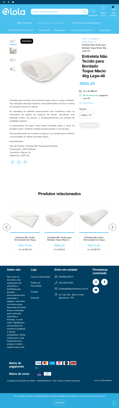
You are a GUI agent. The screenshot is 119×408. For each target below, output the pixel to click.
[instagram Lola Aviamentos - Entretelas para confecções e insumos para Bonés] (4, 2)
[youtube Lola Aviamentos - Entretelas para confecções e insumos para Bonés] (13, 2)
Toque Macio (88, 42)
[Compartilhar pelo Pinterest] (25, 163)
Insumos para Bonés (81, 30)
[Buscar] (84, 11)
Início (84, 39)
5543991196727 (66, 277)
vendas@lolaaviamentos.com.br (73, 289)
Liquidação (105, 30)
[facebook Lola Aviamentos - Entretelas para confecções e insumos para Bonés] (9, 2)
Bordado (94, 39)
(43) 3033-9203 (66, 283)
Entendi (59, 403)
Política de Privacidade (36, 284)
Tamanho (82, 109)
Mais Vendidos (24, 23)
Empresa (35, 298)
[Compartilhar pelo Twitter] (19, 163)
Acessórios (44, 30)
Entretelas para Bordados (51, 23)
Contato (34, 292)
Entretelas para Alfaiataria (86, 23)
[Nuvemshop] (103, 381)
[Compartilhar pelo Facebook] (12, 163)
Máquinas (60, 30)
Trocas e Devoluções (40, 277)
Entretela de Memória (20, 30)
